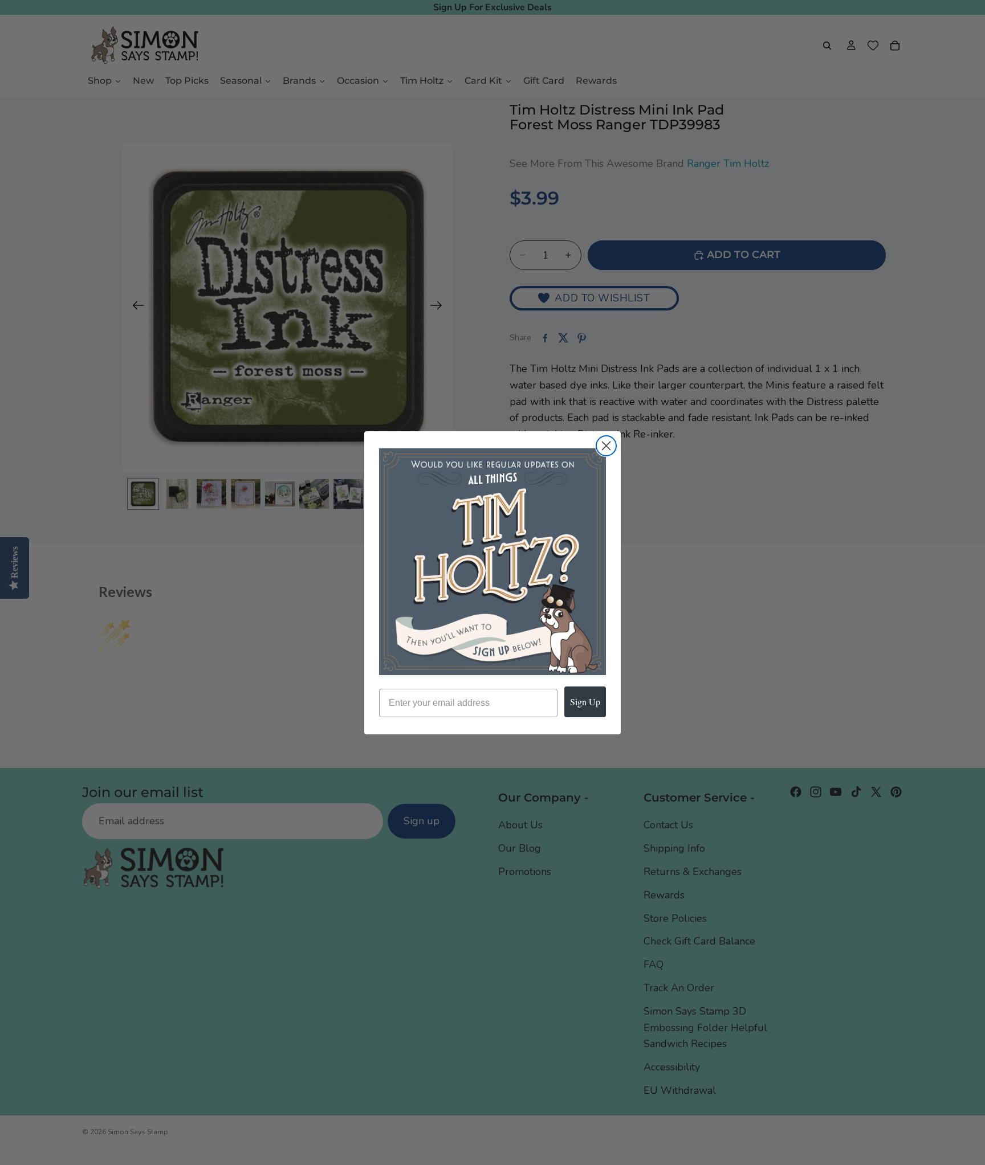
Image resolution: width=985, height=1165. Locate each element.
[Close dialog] (606, 446)
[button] (492, 561)
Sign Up (585, 702)
